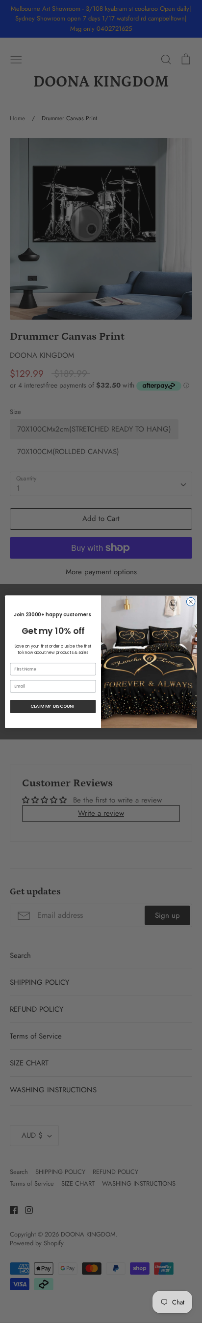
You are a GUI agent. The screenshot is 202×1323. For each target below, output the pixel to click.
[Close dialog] (190, 601)
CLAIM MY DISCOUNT (52, 706)
